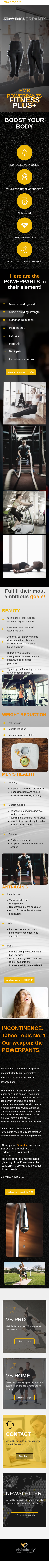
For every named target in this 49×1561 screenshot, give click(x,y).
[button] (24, 1273)
